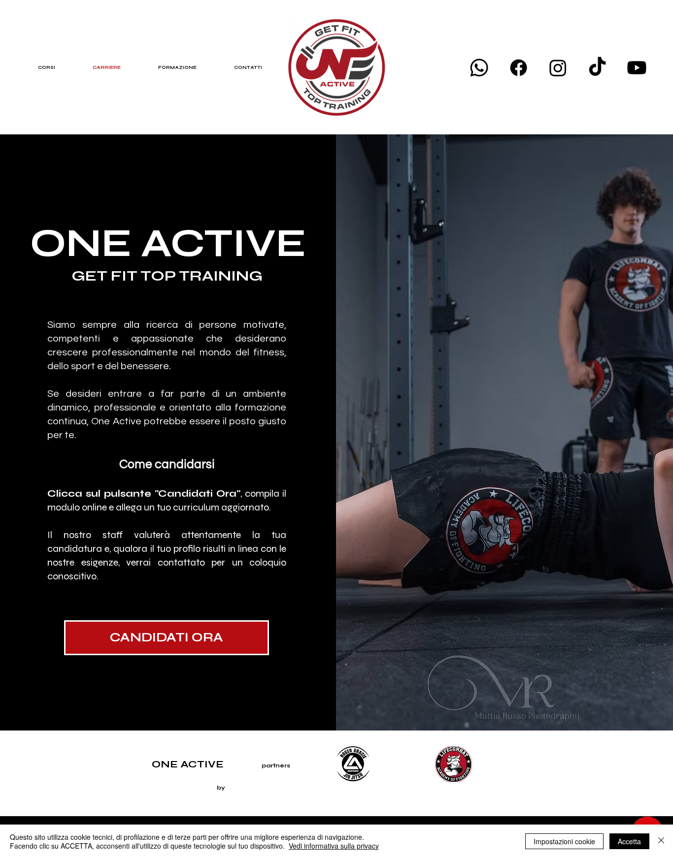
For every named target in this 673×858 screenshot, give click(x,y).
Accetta (629, 841)
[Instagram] (558, 68)
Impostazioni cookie (564, 841)
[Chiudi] (661, 841)
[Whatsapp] (479, 68)
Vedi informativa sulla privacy (334, 846)
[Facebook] (518, 68)
